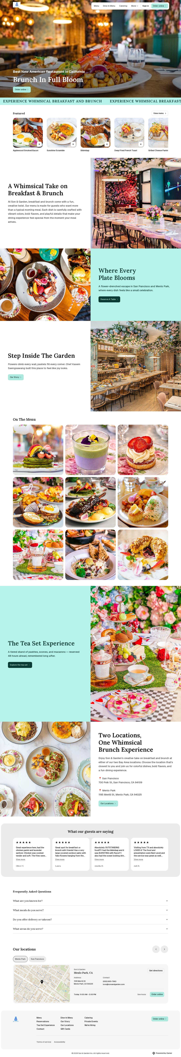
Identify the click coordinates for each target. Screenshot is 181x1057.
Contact (40, 1029)
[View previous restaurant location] (156, 949)
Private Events (91, 1021)
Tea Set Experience (46, 1025)
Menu (96, 6)
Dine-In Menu (109, 6)
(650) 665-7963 (109, 981)
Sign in (145, 6)
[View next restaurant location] (164, 949)
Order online (157, 994)
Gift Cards (65, 1029)
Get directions (156, 970)
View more (20, 859)
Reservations (43, 1021)
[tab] (20, 959)
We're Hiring (89, 1025)
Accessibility (59, 1042)
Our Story (65, 1021)
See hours (141, 994)
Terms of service (44, 1042)
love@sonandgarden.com (114, 984)
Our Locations (67, 1025)
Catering (123, 6)
